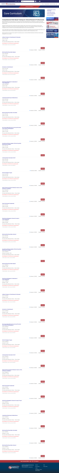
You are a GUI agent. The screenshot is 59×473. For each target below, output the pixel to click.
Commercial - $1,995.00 (33, 64)
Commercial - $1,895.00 (33, 79)
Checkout (38, 1)
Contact (19, 1)
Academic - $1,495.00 (41, 307)
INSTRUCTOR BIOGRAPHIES (51, 13)
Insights (16, 1)
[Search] (35, 1)
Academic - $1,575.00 (41, 64)
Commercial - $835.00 (34, 170)
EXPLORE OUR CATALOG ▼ (29, 6)
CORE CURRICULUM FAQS (51, 12)
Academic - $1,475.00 (41, 79)
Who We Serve (37, 466)
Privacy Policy (45, 466)
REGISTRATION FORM (50, 15)
